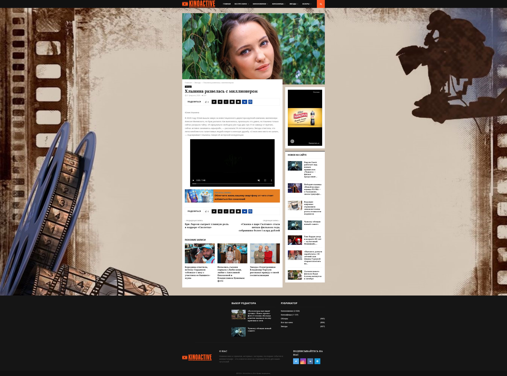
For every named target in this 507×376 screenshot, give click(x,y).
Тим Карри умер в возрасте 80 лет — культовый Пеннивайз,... (312, 240)
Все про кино (241, 4)
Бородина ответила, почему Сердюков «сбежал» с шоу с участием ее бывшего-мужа (197, 272)
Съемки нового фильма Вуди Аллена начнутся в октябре (312, 275)
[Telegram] (317, 361)
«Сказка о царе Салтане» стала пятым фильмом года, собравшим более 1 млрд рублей (259, 227)
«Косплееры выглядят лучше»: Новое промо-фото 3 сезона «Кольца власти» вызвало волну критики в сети (259, 316)
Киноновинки (259, 4)
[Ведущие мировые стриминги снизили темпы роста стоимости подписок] (295, 205)
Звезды (292, 4)
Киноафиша (277, 4)
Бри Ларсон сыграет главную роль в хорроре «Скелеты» (207, 226)
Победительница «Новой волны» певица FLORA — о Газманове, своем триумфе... (312, 189)
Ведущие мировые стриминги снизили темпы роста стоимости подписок (312, 208)
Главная (227, 4)
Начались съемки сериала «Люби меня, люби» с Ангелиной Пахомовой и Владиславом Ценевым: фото (231, 274)
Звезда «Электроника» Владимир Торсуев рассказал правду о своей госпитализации (264, 271)
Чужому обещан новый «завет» (312, 222)
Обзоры (305, 4)
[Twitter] (296, 361)
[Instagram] (303, 361)
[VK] (310, 361)
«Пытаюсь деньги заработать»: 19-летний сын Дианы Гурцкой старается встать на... (313, 257)
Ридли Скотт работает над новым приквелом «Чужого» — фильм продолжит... (310, 169)
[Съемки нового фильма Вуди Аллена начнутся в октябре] (295, 275)
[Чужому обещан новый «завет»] (295, 225)
